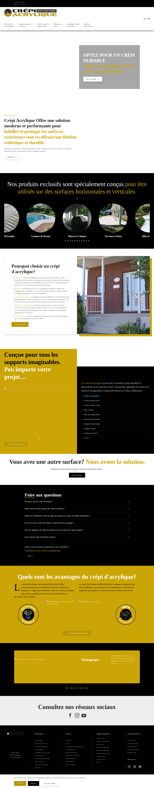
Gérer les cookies (49, 783)
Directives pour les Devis (41, 743)
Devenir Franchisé (132, 746)
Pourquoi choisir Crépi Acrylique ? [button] (39, 501)
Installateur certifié (132, 752)
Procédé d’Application (17, 444)
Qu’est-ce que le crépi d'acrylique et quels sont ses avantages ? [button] (49, 523)
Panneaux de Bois (101, 759)
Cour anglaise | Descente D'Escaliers (75, 746)
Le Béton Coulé (100, 738)
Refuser (33, 783)
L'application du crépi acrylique (42, 752)
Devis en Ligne (91, 79)
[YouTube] (83, 715)
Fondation (68, 740)
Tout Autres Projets (70, 764)
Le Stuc (98, 762)
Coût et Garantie (20, 324)
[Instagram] (77, 715)
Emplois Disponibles (132, 743)
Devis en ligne (77, 475)
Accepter (20, 783)
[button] (9, 25)
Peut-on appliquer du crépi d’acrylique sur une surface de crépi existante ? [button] (54, 530)
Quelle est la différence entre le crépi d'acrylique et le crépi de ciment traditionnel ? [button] (57, 516)
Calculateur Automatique (41, 746)
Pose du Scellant (39, 755)
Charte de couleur (39, 761)
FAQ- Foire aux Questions (41, 764)
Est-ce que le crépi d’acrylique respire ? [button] (40, 537)
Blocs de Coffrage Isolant (103, 747)
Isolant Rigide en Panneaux (103, 753)
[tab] (65, 240)
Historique (10, 157)
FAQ (29, 556)
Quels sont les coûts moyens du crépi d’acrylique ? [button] (45, 509)
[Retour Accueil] (30, 12)
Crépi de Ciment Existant (103, 741)
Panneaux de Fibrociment (103, 750)
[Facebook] (70, 715)
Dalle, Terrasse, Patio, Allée (72, 755)
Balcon (67, 743)
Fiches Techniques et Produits (78, 633)
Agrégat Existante (101, 756)
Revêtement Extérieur (71, 758)
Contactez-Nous (131, 740)
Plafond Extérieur (70, 761)
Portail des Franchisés (132, 749)
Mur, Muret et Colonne (71, 752)
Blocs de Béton (100, 744)
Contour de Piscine (70, 749)
